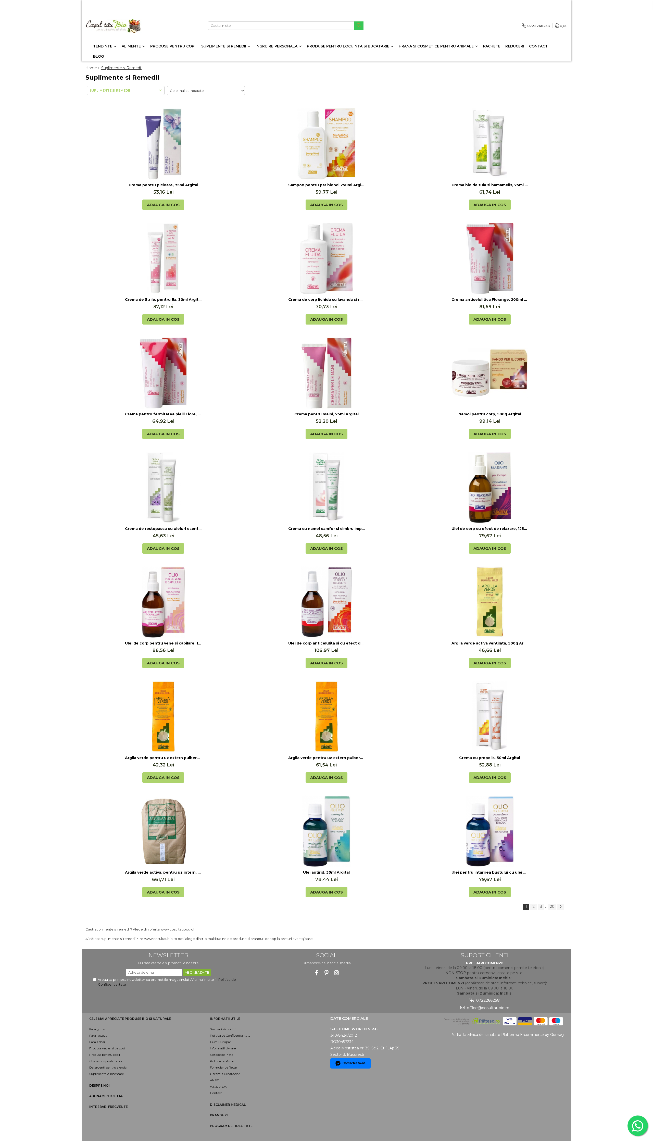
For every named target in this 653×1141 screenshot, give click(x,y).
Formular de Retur (223, 1067)
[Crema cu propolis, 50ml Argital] (489, 716)
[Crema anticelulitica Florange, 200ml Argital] (489, 258)
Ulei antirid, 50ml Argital (326, 872)
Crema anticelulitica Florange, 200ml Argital (489, 299)
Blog (98, 56)
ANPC (214, 1080)
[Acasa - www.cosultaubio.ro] (117, 26)
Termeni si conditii (223, 1029)
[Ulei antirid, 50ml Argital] (326, 831)
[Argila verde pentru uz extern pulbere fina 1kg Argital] (163, 716)
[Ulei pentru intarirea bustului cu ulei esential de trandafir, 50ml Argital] (489, 831)
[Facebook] (316, 972)
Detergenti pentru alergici (108, 1067)
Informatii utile (225, 1019)
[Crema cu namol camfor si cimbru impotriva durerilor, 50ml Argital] (326, 487)
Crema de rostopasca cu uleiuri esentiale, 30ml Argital (163, 528)
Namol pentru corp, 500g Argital (489, 414)
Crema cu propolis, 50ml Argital (489, 757)
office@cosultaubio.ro (487, 1007)
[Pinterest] (326, 972)
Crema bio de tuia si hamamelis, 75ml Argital (489, 185)
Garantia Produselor (225, 1074)
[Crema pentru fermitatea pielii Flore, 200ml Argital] (163, 373)
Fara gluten (97, 1029)
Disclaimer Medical (228, 1105)
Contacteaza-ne (354, 1063)
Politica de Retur (222, 1061)
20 (552, 906)
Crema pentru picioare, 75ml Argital (163, 185)
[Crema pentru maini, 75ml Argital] (326, 373)
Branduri (219, 1115)
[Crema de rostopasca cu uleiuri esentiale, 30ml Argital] (163, 487)
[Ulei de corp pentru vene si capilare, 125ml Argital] (163, 602)
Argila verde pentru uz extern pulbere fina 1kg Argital (163, 757)
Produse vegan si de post (107, 1048)
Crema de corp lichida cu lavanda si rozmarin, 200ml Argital (326, 299)
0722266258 (487, 1000)
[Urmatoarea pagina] (560, 907)
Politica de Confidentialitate (230, 1035)
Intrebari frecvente (108, 1107)
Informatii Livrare (223, 1048)
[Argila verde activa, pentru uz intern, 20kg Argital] (163, 831)
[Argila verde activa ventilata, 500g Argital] (489, 602)
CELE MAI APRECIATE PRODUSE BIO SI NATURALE (130, 1019)
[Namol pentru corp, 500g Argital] (489, 373)
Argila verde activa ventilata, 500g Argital (489, 643)
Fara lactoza (98, 1035)
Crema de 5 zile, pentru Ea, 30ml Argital (163, 299)
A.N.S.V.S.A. (218, 1086)
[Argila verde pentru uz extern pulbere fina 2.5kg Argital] (326, 716)
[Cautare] (358, 25)
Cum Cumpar (220, 1042)
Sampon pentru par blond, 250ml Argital (326, 185)
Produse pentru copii (104, 1055)
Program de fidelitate (231, 1126)
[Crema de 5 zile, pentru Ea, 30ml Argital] (163, 258)
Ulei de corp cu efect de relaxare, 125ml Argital (489, 528)
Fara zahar (97, 1042)
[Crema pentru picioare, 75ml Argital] (163, 144)
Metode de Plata (221, 1055)
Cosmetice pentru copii (106, 1061)
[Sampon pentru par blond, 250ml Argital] (326, 144)
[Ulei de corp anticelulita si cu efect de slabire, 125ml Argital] (326, 602)
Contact (216, 1093)
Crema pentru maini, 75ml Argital (326, 414)
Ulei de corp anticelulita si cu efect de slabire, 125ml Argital (326, 643)
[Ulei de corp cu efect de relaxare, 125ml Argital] (489, 487)
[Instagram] (336, 972)
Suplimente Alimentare (106, 1074)
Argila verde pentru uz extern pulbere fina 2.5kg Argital (326, 757)
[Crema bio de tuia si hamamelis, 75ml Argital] (489, 144)
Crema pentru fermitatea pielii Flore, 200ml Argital (163, 414)
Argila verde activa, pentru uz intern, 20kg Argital (163, 872)
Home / (92, 68)
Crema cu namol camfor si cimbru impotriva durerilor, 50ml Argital (326, 528)
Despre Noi (99, 1085)
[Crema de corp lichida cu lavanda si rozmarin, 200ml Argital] (326, 258)
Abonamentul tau (106, 1096)
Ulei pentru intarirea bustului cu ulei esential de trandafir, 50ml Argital (489, 872)
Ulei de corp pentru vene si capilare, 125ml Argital (163, 643)
